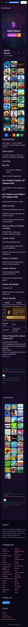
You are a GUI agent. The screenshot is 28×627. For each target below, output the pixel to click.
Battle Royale (6, 555)
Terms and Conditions (9, 619)
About (4, 613)
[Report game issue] (23, 52)
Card (3, 560)
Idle (3, 585)
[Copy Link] (21, 135)
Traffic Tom (21, 115)
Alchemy (14, 439)
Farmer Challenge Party (14, 465)
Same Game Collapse (7, 421)
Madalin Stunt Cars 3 (7, 73)
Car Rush (14, 108)
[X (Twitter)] (10, 135)
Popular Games (19, 559)
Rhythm (16, 568)
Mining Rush (7, 427)
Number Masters (14, 452)
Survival (17, 588)
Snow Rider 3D (7, 129)
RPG (15, 570)
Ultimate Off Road (14, 129)
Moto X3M (7, 408)
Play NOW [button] (12, 35)
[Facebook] (6, 135)
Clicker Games (6, 564)
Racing (6, 356)
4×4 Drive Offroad (14, 87)
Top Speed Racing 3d (21, 87)
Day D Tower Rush (7, 458)
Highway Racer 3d (14, 66)
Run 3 (7, 414)
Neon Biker (7, 122)
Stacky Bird (14, 421)
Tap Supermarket (14, 433)
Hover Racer (7, 66)
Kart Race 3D (7, 101)
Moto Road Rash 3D (21, 73)
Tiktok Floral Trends (14, 414)
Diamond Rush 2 (20, 421)
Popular (16, 557)
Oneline (14, 446)
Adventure (5, 551)
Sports (16, 581)
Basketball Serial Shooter (20, 465)
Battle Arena (7, 477)
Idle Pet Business (20, 458)
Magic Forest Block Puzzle (7, 471)
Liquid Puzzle (7, 433)
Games (4, 581)
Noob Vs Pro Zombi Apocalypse (14, 427)
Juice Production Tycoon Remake (7, 465)
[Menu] (2, 2)
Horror (4, 583)
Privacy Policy (6, 617)
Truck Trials (21, 129)
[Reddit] (14, 135)
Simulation (17, 577)
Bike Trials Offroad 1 (7, 94)
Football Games (7, 578)
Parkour (17, 549)
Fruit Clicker (7, 452)
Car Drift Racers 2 (21, 108)
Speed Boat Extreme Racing (7, 108)
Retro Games (18, 566)
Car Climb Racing (21, 94)
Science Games (19, 572)
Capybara (14, 408)
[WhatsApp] (17, 135)
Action (4, 549)
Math (4, 587)
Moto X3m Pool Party (21, 80)
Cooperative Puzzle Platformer (6, 568)
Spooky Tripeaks (14, 471)
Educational (6, 572)
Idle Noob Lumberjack (14, 458)
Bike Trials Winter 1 (7, 80)
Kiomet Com (7, 446)
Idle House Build (20, 427)
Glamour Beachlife (7, 439)
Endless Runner (7, 574)
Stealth (16, 584)
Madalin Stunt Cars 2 (14, 73)
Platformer (18, 555)
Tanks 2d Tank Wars (20, 471)
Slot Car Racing (21, 66)
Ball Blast (20, 414)
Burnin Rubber (7, 115)
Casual (4, 562)
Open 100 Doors (20, 452)
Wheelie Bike (14, 115)
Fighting (5, 576)
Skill (15, 579)
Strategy (17, 586)
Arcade (4, 553)
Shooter (17, 575)
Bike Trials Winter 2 (14, 94)
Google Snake (20, 408)
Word (16, 592)
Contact (5, 615)
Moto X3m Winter (7, 87)
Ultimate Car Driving (14, 80)
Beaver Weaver (20, 446)
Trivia (16, 590)
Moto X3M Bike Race (14, 122)
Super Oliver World (20, 439)
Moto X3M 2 (21, 122)
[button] (18, 52)
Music (4, 592)
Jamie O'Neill (6, 378)
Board (4, 558)
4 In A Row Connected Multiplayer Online (20, 433)
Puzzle (16, 561)
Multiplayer (5, 590)
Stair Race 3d (21, 101)
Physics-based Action (19, 552)
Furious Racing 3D (14, 101)
